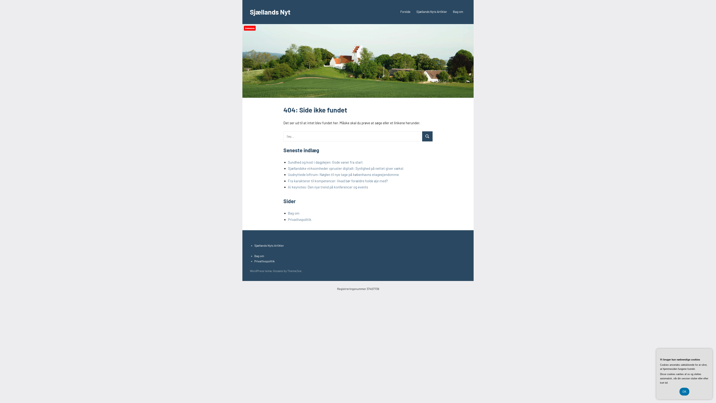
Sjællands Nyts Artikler (431, 11)
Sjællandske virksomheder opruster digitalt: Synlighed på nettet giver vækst (345, 168)
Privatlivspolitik (299, 219)
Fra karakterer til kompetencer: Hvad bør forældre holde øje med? (338, 181)
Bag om (458, 11)
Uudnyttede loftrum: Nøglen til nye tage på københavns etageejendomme (343, 174)
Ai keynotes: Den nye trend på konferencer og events (328, 187)
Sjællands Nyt (270, 12)
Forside (405, 11)
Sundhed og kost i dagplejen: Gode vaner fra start (325, 162)
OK (684, 391)
